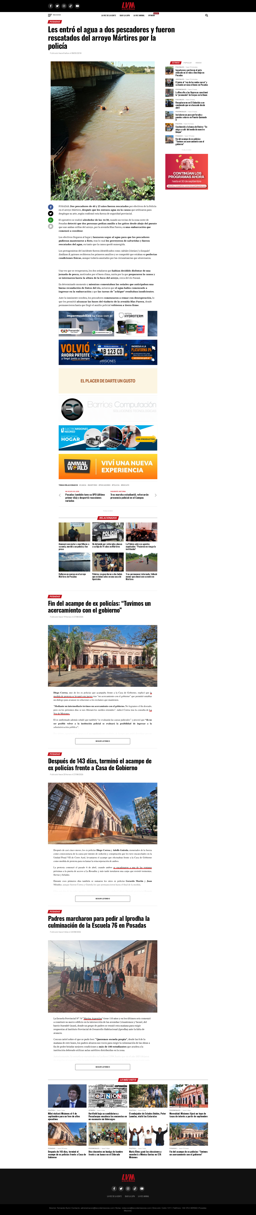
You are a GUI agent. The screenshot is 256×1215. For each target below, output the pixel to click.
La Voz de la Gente (108, 15)
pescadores (105, 485)
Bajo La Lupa (125, 15)
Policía (116, 485)
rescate (125, 485)
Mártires (93, 485)
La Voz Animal (139, 15)
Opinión (152, 14)
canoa (83, 485)
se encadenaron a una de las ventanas (132, 867)
